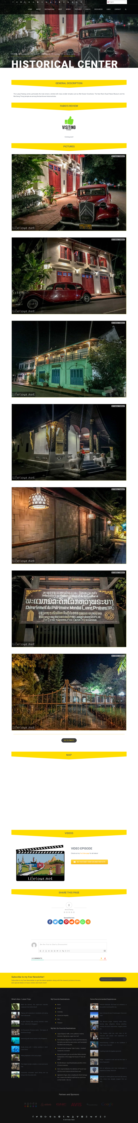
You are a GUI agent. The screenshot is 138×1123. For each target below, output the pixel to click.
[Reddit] (71, 921)
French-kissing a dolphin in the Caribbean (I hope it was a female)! (113, 1044)
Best (60, 9)
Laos (35, 54)
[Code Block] (60, 951)
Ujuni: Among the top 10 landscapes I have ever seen (113, 1014)
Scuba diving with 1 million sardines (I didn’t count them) (34, 1048)
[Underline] (46, 951)
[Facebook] (49, 921)
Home (30, 9)
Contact (118, 9)
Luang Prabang (45, 54)
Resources (98, 9)
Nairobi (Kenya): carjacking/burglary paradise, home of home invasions (71, 1064)
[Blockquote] (57, 951)
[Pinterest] (66, 921)
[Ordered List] (51, 951)
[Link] (63, 951)
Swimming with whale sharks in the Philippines (34, 1038)
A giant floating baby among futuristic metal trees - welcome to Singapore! (34, 1023)
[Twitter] (55, 921)
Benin (59, 1004)
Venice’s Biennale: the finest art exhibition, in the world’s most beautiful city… (113, 1006)
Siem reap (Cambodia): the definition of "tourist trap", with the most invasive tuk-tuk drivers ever (71, 1070)
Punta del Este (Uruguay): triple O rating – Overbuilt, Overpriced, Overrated (71, 1049)
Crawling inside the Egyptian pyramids (110, 1051)
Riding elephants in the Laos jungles (31, 1055)
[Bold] (40, 951)
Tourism (57, 54)
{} (65, 951)
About (38, 9)
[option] (30, 1104)
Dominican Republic (62, 1015)
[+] (68, 951)
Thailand (59, 1023)
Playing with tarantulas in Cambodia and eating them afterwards (34, 1014)
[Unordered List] (54, 951)
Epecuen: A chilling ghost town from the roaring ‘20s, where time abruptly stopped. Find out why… (113, 1079)
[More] (88, 921)
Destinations (49, 9)
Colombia (60, 1012)
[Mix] (77, 921)
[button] (69, 740)
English (111, 2)
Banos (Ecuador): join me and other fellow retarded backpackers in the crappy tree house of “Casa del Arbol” (71, 1057)
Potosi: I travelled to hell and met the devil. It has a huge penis (113, 1061)
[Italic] (43, 951)
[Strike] (48, 951)
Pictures (78, 9)
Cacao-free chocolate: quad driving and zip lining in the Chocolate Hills (34, 1074)
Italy (58, 1019)
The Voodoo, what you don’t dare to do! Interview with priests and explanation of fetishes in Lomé (113, 1036)
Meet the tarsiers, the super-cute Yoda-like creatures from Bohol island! (34, 1006)
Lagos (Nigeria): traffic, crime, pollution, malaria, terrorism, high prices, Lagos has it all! (70, 1035)
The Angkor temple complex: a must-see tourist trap (34, 1065)
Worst (68, 9)
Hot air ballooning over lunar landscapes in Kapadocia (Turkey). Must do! (113, 1069)
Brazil (59, 1008)
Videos (87, 9)
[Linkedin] (60, 921)
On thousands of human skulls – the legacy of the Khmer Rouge (34, 1031)
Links (109, 9)
